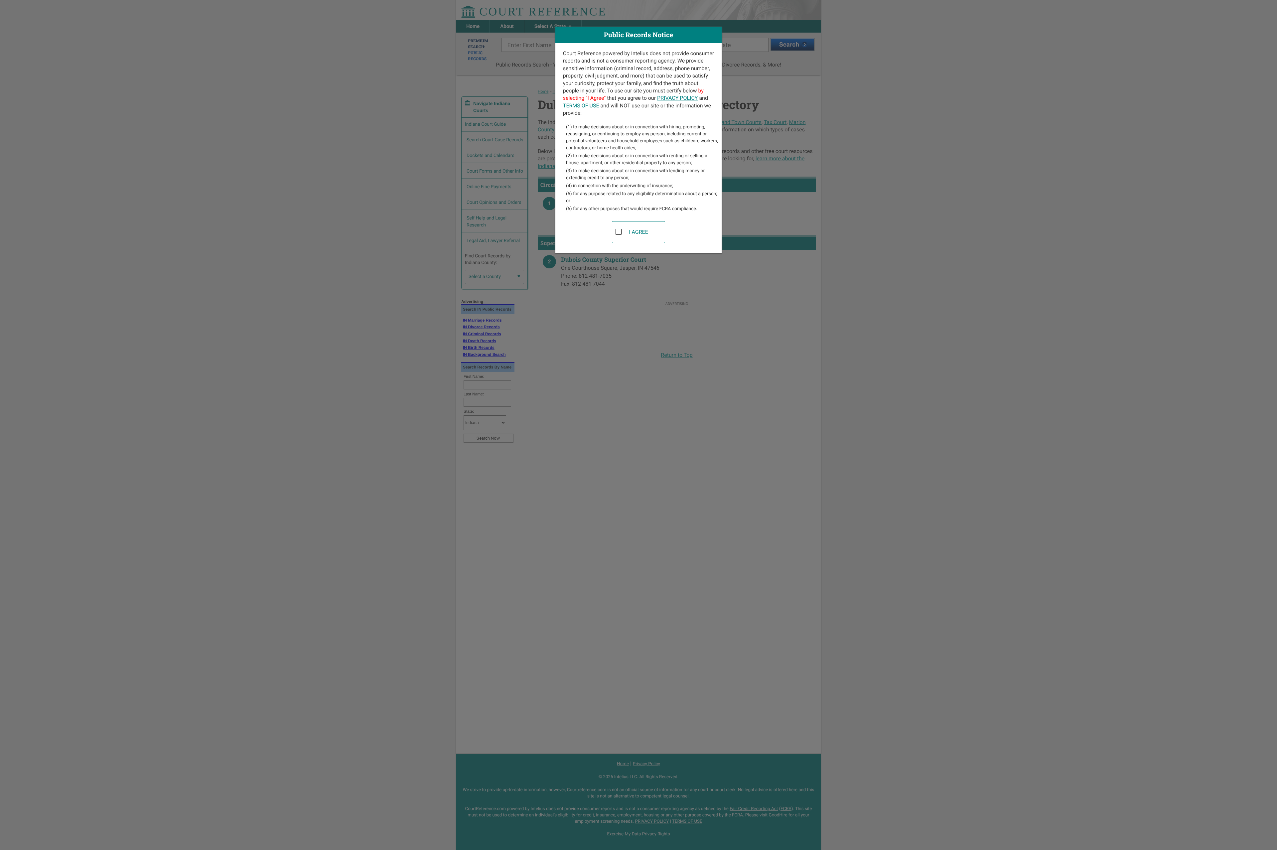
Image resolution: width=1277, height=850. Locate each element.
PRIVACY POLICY (677, 98)
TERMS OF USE (581, 105)
